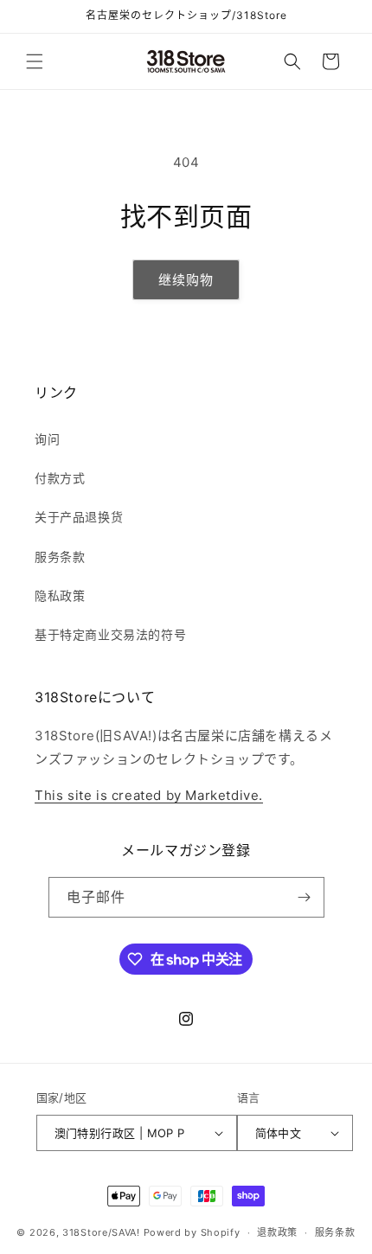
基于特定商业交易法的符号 (110, 634)
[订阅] (304, 897)
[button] (35, 61)
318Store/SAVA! (101, 1232)
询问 (47, 439)
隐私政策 (60, 595)
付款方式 (60, 477)
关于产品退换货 (79, 516)
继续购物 (186, 280)
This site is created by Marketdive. (149, 795)
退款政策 (277, 1232)
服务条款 (60, 556)
